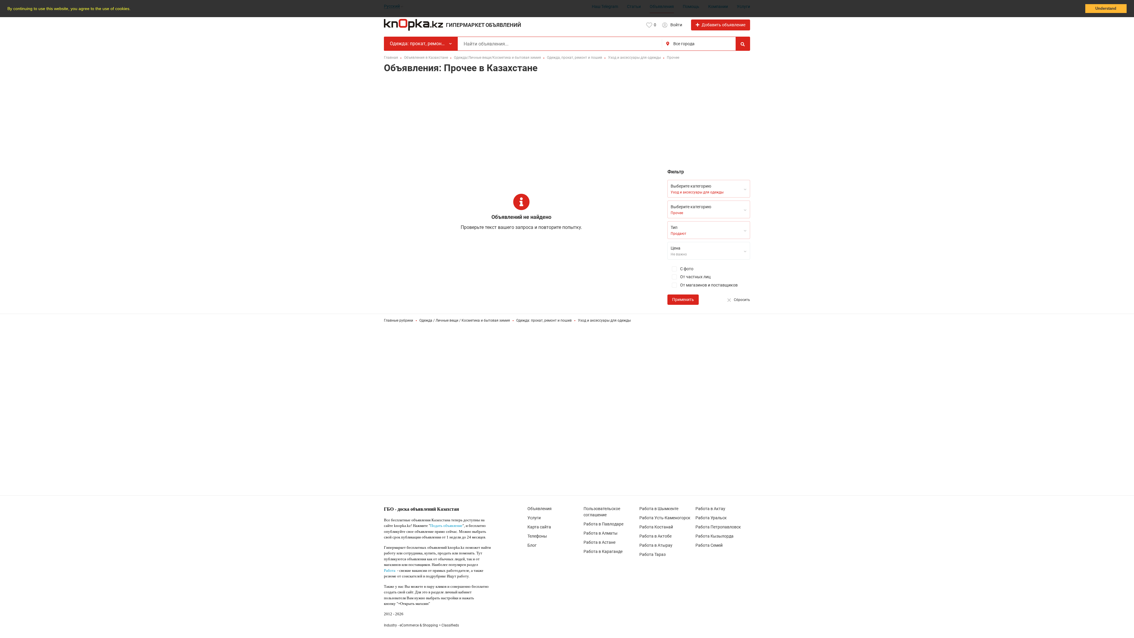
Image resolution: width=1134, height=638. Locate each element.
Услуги (534, 517)
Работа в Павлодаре (603, 524)
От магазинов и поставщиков (708, 285)
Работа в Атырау (655, 545)
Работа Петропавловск (718, 527)
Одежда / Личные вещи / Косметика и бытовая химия (464, 320)
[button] (132, 9)
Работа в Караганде (603, 551)
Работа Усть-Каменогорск (664, 517)
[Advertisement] (567, 122)
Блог (532, 545)
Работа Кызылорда (714, 536)
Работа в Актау (710, 508)
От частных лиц (695, 276)
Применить (683, 299)
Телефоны (537, 536)
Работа (389, 570)
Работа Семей (709, 545)
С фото (686, 268)
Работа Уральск (711, 517)
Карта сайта (539, 527)
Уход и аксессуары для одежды (604, 320)
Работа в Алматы (600, 533)
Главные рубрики (398, 320)
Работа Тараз (652, 554)
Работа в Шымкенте (658, 508)
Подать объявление (446, 525)
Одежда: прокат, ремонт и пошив (544, 320)
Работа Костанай (656, 527)
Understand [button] (1105, 8)
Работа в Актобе (655, 536)
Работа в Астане (599, 542)
